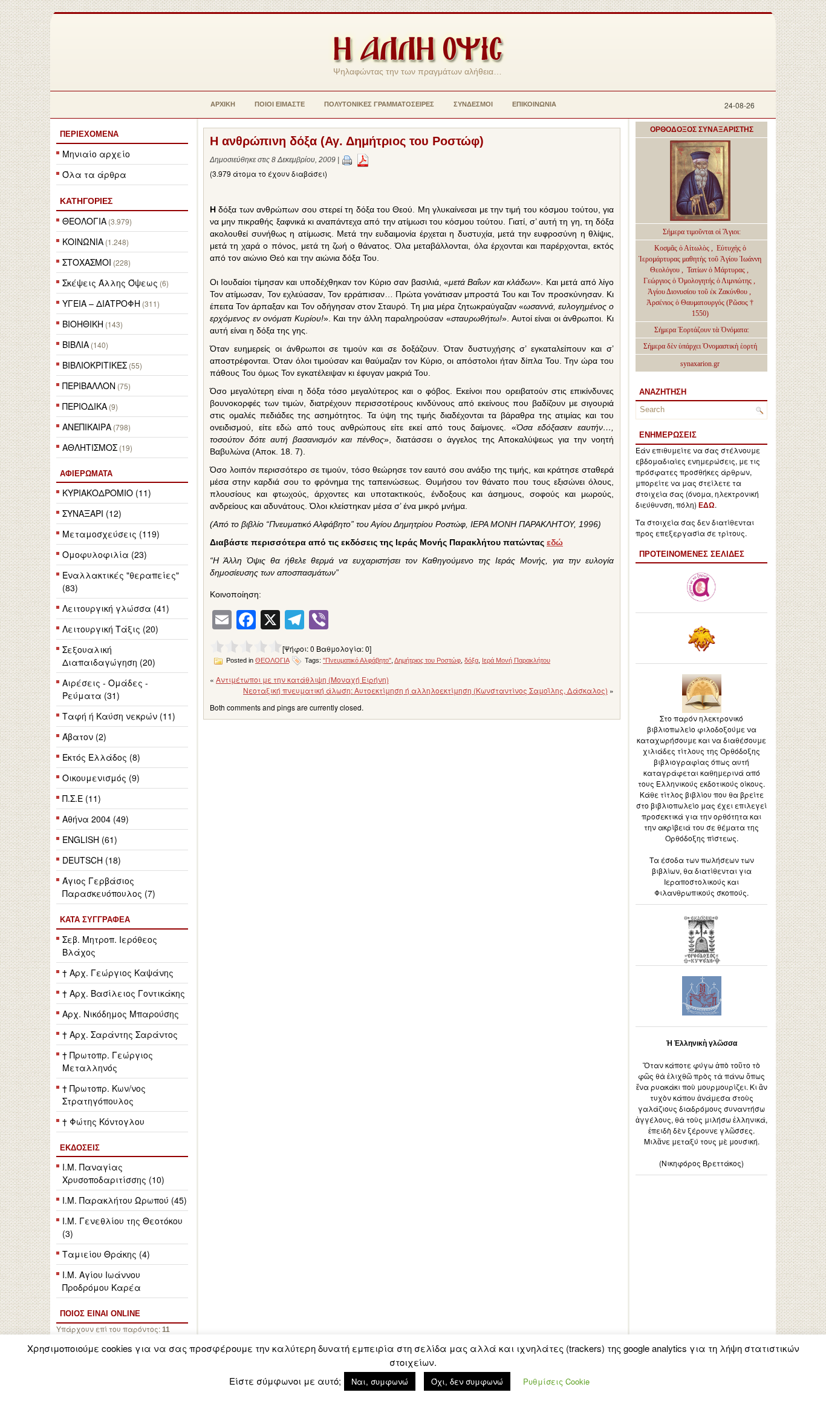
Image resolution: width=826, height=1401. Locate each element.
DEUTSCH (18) (91, 860)
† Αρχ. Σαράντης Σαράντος (120, 1034)
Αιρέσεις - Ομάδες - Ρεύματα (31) (105, 689)
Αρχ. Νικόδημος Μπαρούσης (120, 1014)
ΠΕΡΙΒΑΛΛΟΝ (88, 385)
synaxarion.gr (700, 363)
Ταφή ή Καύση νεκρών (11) (118, 716)
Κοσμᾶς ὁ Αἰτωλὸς (681, 248)
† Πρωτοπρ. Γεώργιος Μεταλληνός (107, 1061)
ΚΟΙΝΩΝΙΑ (82, 241)
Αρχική (222, 104)
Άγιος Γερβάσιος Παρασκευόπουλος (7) (108, 886)
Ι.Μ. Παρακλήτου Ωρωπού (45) (124, 1200)
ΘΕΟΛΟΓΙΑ (84, 221)
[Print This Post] (347, 160)
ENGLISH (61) (89, 839)
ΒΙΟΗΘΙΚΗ (82, 324)
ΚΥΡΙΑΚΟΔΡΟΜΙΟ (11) (106, 493)
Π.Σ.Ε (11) (81, 798)
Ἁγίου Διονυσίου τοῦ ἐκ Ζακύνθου (698, 291)
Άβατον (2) (84, 736)
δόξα (471, 660)
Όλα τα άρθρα (94, 174)
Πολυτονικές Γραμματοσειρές (379, 104)
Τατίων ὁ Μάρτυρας (717, 270)
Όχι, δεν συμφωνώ (467, 1381)
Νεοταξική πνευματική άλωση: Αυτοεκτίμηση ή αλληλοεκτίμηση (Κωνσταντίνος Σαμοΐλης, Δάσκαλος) (425, 690)
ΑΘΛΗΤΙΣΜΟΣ (89, 447)
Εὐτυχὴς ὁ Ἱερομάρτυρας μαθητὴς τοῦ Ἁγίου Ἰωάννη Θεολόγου (700, 259)
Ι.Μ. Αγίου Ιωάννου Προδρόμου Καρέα (101, 1280)
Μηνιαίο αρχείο (96, 154)
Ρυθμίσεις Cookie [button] (556, 1381)
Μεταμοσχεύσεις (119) (111, 534)
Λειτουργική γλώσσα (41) (115, 608)
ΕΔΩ (706, 505)
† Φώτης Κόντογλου (103, 1121)
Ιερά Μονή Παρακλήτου (516, 660)
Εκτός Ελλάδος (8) (101, 757)
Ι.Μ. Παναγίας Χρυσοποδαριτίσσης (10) (113, 1173)
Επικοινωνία (534, 104)
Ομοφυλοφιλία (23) (104, 554)
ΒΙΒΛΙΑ (75, 344)
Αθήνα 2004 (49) (95, 819)
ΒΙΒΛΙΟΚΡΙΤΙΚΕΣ (94, 365)
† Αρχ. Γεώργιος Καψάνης (118, 972)
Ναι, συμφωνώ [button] (379, 1381)
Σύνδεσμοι (473, 104)
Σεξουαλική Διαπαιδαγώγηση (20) (108, 655)
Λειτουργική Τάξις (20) (110, 629)
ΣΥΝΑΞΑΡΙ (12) (92, 513)
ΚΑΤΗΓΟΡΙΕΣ (86, 201)
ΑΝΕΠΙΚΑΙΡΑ (86, 427)
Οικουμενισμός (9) (101, 778)
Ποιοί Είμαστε (280, 104)
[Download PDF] (363, 160)
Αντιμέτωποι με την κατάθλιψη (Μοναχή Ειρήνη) (302, 679)
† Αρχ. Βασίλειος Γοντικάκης (123, 993)
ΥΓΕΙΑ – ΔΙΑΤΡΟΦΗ (101, 303)
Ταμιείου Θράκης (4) (106, 1254)
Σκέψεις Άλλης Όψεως (110, 283)
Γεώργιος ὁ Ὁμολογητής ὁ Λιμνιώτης (697, 281)
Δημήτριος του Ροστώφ (427, 660)
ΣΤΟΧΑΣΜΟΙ (86, 262)
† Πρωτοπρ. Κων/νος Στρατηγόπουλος (104, 1094)
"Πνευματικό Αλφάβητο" (357, 660)
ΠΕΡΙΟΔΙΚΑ (84, 406)
